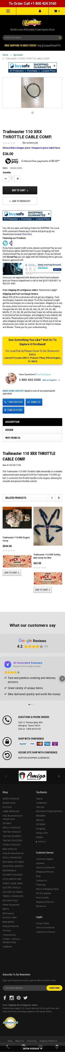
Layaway (40, 863)
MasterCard (40, 744)
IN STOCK (7, 807)
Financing (40, 884)
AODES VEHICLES (11, 799)
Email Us (35, 402)
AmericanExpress (47, 744)
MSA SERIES (8, 922)
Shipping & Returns (45, 872)
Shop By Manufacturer (13, 853)
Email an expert (43, 374)
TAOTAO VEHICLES (12, 832)
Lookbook (7, 946)
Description (12, 422)
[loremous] (32, 776)
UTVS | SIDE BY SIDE (12, 879)
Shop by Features (11, 926)
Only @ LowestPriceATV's (32, 45)
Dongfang (40, 829)
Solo (55, 744)
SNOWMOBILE (9, 870)
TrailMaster (41, 803)
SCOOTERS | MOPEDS (13, 866)
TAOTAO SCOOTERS (12, 840)
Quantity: (7, 172)
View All (42, 842)
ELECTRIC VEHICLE (12, 887)
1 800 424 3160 (30, 379)
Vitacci (39, 799)
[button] (32, 67)
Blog (38, 876)
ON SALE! (7, 823)
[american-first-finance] (11, 243)
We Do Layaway (43, 893)
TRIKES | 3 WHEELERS (13, 896)
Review (9, 430)
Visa (32, 744)
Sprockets (18, 55)
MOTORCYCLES (10, 900)
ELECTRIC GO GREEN (13, 892)
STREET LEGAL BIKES (13, 883)
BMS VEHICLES (10, 849)
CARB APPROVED (11, 811)
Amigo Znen (42, 833)
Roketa (39, 837)
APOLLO (40, 820)
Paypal (22, 744)
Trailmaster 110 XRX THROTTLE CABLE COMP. (27, 58)
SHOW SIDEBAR (31, 1048)
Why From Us (12, 437)
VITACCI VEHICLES (11, 845)
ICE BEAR (40, 824)
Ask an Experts (49, 380)
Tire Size (7, 930)
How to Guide (42, 897)
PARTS (6, 909)
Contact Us (41, 880)
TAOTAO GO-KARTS (12, 836)
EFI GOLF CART (10, 917)
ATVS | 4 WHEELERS (12, 857)
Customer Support (44, 859)
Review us (41, 906)
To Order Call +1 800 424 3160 (32, 3)
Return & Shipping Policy (47, 889)
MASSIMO (40, 816)
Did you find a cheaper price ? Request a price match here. (32, 148)
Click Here (27, 234)
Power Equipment (11, 905)
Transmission (9, 935)
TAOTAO (40, 807)
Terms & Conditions (45, 867)
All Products (8, 913)
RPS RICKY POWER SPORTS (49, 811)
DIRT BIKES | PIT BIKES (13, 862)
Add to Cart (19, 190)
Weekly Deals (9, 803)
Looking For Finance (45, 932)
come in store (14, 410)
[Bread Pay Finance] (5, 243)
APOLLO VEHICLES (11, 827)
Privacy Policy (42, 923)
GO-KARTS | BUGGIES (13, 875)
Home (5, 55)
